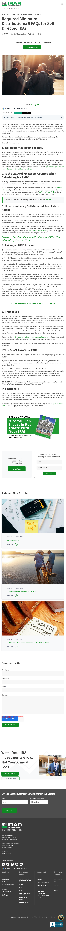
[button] (4, 117)
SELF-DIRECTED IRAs (7, 877)
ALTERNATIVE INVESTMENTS (5, 880)
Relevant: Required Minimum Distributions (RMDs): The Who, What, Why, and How (31, 239)
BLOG (20, 887)
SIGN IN (56, 891)
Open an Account (10, 773)
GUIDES (21, 885)
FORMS (56, 882)
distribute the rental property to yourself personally (32, 337)
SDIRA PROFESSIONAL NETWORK (25, 894)
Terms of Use (33, 917)
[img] (58, 117)
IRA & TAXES (41, 14)
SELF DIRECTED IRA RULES (11, 14)
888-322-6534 (9, 843)
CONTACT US (57, 888)
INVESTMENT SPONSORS (5, 894)
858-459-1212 (9, 845)
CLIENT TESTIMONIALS (43, 882)
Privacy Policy (43, 917)
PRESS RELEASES (41, 885)
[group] (33, 117)
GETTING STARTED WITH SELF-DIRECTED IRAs (25, 880)
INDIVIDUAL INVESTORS (8, 884)
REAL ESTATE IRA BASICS (23, 898)
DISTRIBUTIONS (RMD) (28, 14)
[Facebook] (12, 864)
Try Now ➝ (49, 200)
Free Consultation (32, 47)
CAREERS (39, 879)
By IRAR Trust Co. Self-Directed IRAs (14, 34)
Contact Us (5, 851)
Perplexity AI (26, 113)
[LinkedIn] (3, 864)
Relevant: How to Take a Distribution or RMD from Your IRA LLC (33, 303)
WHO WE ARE (40, 877)
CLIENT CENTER (58, 879)
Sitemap (53, 917)
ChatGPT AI (17, 113)
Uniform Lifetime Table (47, 192)
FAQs (20, 890)
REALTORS (4, 887)
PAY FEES (56, 885)
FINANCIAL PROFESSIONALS (6, 890)
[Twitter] (7, 864)
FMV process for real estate (37, 231)
